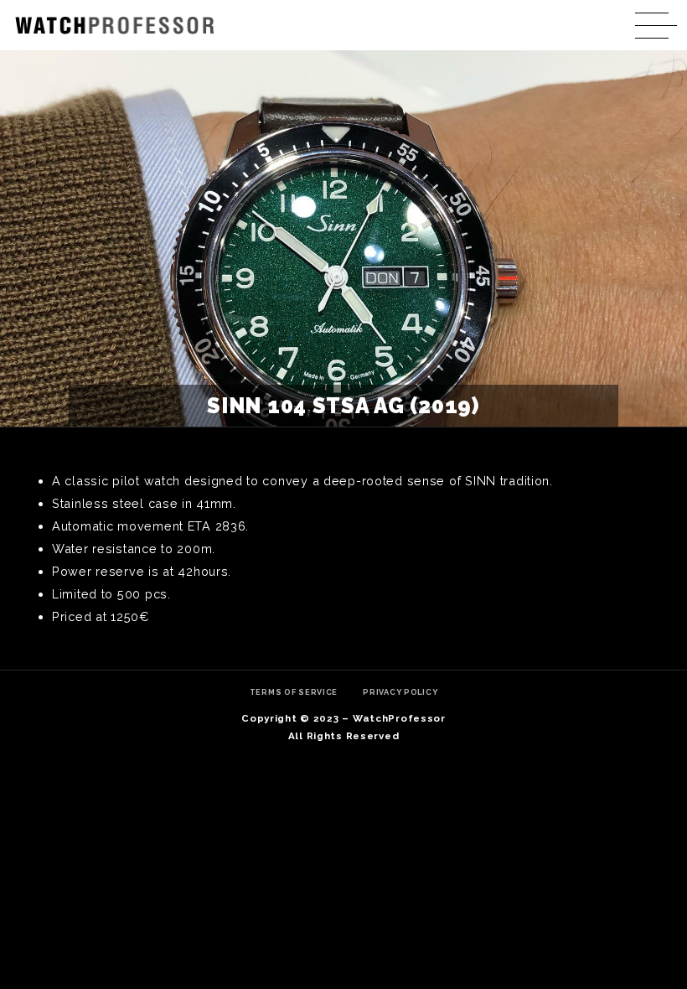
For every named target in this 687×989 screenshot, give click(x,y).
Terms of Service (294, 691)
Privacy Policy (400, 691)
